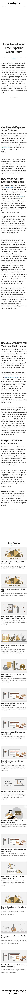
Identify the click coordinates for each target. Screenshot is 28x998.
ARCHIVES (16, 7)
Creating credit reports (12, 377)
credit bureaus (5, 147)
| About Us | (12, 991)
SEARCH (24, 7)
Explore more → (14, 545)
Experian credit (8, 187)
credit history (20, 196)
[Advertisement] (14, 26)
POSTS (9, 7)
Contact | (18, 991)
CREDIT (14, 58)
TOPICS (4, 7)
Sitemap (16, 993)
